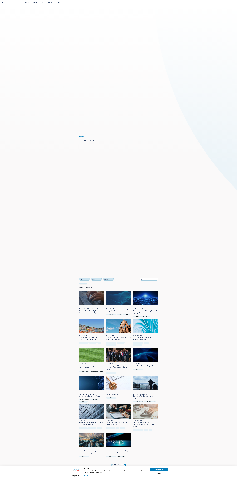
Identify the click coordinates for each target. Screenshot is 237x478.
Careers (58, 2)
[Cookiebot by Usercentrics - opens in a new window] (75, 476)
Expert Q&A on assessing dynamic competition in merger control (90, 452)
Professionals (25, 2)
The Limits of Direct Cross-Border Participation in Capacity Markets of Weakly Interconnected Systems (90, 311)
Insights (50, 2)
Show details (86, 475)
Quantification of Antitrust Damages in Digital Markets (118, 310)
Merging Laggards (112, 394)
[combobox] (96, 279)
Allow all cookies (159, 469)
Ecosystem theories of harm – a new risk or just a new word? (91, 424)
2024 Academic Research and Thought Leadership (143, 338)
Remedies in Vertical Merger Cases (144, 366)
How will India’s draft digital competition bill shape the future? (90, 395)
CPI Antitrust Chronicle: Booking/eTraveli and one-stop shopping (143, 396)
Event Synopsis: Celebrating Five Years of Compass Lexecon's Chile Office (117, 368)
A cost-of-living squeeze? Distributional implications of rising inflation (144, 424)
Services (35, 2)
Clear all (89, 283)
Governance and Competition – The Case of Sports (90, 367)
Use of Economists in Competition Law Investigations (117, 424)
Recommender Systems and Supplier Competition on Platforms (118, 452)
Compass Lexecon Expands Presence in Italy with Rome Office (118, 338)
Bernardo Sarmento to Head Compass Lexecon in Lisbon (88, 338)
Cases (42, 2)
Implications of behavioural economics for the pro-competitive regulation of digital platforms (145, 311)
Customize (158, 473)
